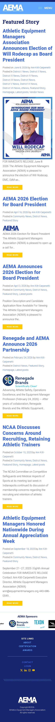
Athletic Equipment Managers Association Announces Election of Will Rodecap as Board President (27, 45)
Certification (27, 646)
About (27, 642)
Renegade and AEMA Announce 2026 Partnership (26, 344)
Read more (12, 187)
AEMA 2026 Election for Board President (25, 201)
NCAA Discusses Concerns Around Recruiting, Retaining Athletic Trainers (26, 436)
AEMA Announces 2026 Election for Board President (22, 272)
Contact (27, 662)
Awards (27, 650)
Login (27, 666)
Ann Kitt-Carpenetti (40, 67)
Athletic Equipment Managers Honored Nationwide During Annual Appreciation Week (25, 529)
